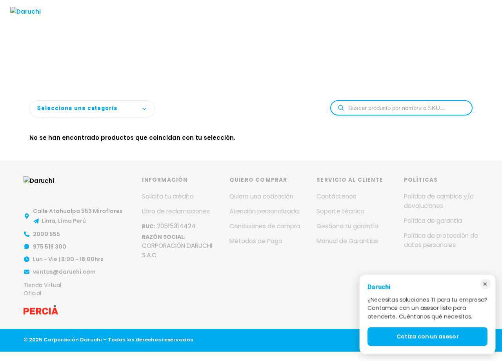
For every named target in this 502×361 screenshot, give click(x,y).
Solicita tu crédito (168, 196)
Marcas (171, 20)
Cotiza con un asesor (427, 337)
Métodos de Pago (255, 241)
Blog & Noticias (379, 20)
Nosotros (138, 20)
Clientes (335, 20)
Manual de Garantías (347, 241)
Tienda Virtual (468, 20)
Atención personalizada (264, 211)
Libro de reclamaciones (176, 211)
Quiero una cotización (261, 196)
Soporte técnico (340, 211)
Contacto (424, 20)
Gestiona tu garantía (347, 226)
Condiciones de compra (264, 226)
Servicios (211, 20)
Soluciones (255, 20)
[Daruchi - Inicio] (25, 20)
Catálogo (300, 20)
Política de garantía (433, 221)
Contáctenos (336, 196)
